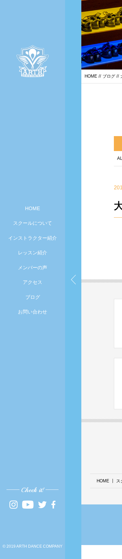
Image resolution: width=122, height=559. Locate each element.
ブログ (32, 297)
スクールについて (32, 223)
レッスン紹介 (32, 252)
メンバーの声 (32, 267)
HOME (32, 208)
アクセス (32, 282)
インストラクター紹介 (32, 238)
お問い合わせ (32, 311)
